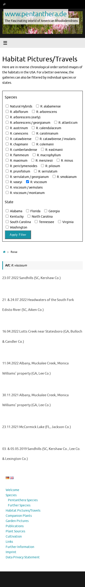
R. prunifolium (19, 171)
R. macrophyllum (48, 155)
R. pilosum (52, 166)
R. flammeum (19, 155)
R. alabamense (50, 106)
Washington (18, 227)
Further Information (20, 547)
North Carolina (42, 217)
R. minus (66, 161)
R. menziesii (44, 161)
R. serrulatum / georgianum (29, 177)
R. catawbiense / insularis (57, 139)
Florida (35, 211)
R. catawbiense (20, 139)
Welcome (12, 490)
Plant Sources (15, 531)
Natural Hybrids (20, 106)
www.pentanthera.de (36, 14)
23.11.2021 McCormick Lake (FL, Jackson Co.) (36, 427)
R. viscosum (38, 182)
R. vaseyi (15, 182)
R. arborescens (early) (25, 117)
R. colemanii (45, 144)
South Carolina (20, 222)
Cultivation (14, 536)
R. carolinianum (47, 133)
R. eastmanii (54, 150)
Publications (15, 526)
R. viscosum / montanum (27, 193)
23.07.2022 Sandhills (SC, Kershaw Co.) (31, 278)
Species (11, 495)
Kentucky (16, 217)
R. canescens (18, 133)
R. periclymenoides (23, 166)
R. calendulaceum (48, 128)
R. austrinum (18, 128)
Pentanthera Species (23, 500)
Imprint (11, 552)
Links (9, 542)
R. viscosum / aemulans (26, 187)
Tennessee (46, 222)
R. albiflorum (18, 112)
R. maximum (18, 161)
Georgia (54, 211)
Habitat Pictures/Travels (23, 510)
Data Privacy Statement (23, 557)
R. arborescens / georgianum (29, 123)
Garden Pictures (17, 521)
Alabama (15, 211)
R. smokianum (66, 177)
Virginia (67, 222)
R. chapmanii (18, 144)
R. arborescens (46, 112)
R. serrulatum (47, 171)
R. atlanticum (68, 123)
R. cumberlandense (23, 150)
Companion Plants (19, 516)
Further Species (19, 505)
